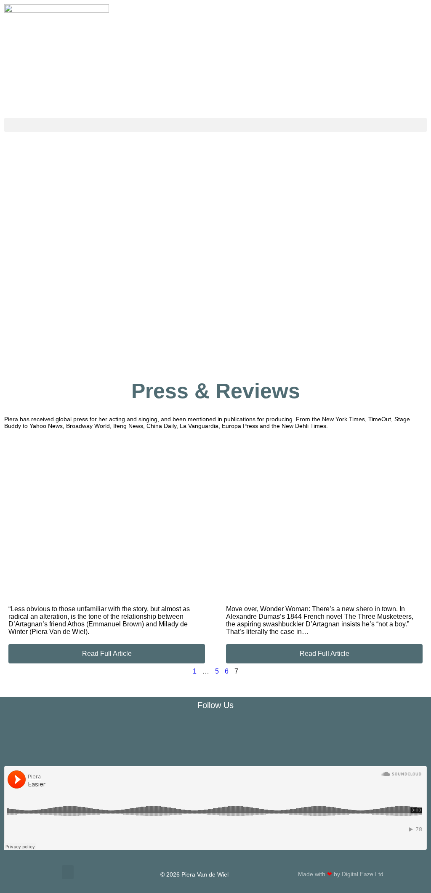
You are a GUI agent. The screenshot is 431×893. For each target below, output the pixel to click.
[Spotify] (188, 728)
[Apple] (242, 728)
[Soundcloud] (215, 728)
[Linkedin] (296, 728)
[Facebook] (134, 728)
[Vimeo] (269, 728)
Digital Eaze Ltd (363, 874)
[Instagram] (161, 728)
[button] (215, 125)
